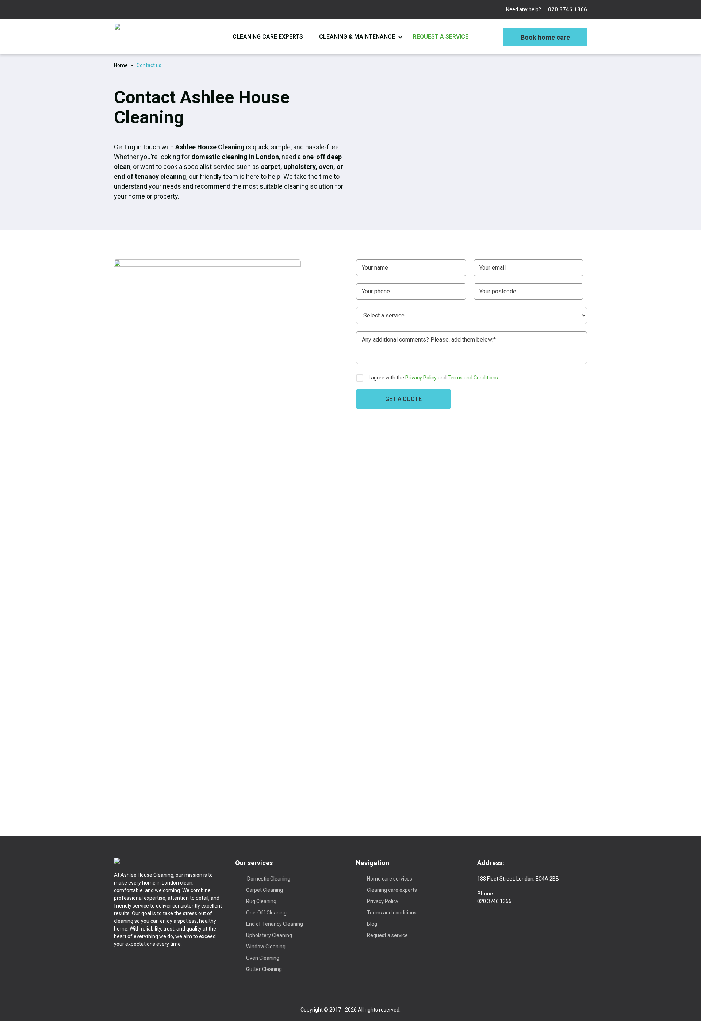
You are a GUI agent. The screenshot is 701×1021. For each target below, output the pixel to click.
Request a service (440, 36)
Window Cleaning (266, 946)
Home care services (389, 879)
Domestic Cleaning (268, 879)
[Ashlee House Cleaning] (156, 37)
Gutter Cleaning (264, 969)
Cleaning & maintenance (357, 36)
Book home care (545, 37)
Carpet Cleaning (264, 890)
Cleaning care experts (268, 36)
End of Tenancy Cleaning (274, 924)
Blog (372, 924)
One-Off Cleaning (266, 913)
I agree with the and (434, 378)
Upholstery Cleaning (269, 935)
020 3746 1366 (567, 9)
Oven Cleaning (262, 958)
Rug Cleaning (261, 901)
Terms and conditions (392, 913)
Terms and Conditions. (473, 378)
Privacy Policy (421, 378)
